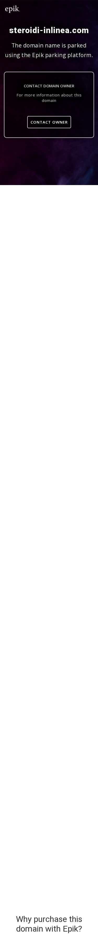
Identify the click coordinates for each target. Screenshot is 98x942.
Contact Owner (49, 122)
